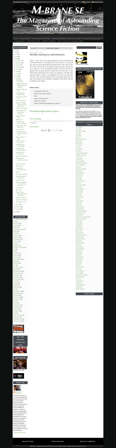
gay (14, 251)
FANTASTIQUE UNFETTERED (41, 39)
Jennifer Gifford (79, 201)
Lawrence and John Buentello (83, 217)
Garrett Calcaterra (80, 181)
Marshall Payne (79, 229)
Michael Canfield (80, 237)
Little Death (16, 257)
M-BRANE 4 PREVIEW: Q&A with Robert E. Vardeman (21, 85)
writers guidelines (17, 315)
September (19, 67)
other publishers (17, 273)
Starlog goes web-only (21, 156)
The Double (16, 309)
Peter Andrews (79, 259)
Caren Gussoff (79, 149)
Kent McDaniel (79, 215)
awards (15, 233)
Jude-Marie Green (80, 213)
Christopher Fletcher (18, 393)
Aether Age (16, 225)
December (18, 60)
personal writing (17, 279)
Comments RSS (98, 2)
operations (16, 269)
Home (16, 39)
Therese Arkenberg (80, 285)
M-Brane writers (17, 259)
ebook (14, 243)
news (14, 265)
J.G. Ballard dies (20, 129)
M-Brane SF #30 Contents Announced (42, 93)
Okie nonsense (17, 267)
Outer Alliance (16, 275)
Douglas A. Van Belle (81, 169)
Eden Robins (79, 171)
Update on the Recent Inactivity (41, 98)
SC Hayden (78, 269)
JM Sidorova (79, 205)
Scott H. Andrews (80, 271)
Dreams (18, 172)
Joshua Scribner (80, 209)
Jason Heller (79, 195)
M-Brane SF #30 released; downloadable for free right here (47, 103)
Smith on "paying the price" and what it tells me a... (21, 184)
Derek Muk (78, 167)
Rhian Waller (79, 263)
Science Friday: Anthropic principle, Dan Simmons (21, 194)
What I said (18, 190)
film (14, 249)
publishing (15, 283)
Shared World (16, 299)
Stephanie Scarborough (81, 275)
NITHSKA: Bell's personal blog (91, 39)
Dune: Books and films (21, 174)
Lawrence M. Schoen (81, 219)
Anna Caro (78, 137)
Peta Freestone (79, 257)
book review (16, 237)
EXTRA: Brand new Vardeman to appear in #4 (22, 133)
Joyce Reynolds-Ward (81, 211)
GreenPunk (16, 253)
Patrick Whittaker (80, 249)
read (14, 289)
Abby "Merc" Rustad (80, 131)
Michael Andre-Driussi (81, 235)
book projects (16, 235)
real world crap (17, 291)
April (17, 78)
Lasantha (84, 446)
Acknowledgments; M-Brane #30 (41, 91)
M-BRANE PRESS (19, 41)
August (18, 69)
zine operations (17, 321)
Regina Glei (79, 261)
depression (16, 241)
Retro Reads (16, 295)
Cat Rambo (78, 151)
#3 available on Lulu (21, 202)
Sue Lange (78, 279)
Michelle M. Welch (80, 243)
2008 (16, 211)
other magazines (17, 271)
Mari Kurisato (79, 227)
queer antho (16, 287)
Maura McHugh (79, 233)
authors (15, 231)
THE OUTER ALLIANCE (33, 41)
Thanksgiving (16, 307)
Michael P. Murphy (80, 239)
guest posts (16, 255)
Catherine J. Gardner (81, 155)
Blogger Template (71, 446)
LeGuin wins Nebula (21, 100)
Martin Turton (79, 231)
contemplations (17, 239)
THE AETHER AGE (25, 39)
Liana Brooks (79, 225)
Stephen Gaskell (80, 277)
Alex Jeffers (78, 135)
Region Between (17, 293)
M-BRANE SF (33, 446)
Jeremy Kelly (79, 203)
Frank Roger (79, 177)
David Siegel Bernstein (81, 163)
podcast (15, 281)
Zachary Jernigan (80, 289)
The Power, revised (21, 163)
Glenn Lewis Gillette (81, 185)
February (18, 206)
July (17, 71)
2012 (16, 52)
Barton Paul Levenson (81, 139)
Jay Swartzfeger (80, 197)
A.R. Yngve (78, 129)
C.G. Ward (78, 147)
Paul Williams (79, 253)
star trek (15, 303)
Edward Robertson (80, 173)
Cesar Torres (79, 157)
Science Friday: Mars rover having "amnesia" (21, 112)
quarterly (15, 285)
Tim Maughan (79, 287)
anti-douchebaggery (18, 229)
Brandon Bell (79, 143)
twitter (14, 313)
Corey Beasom (79, 159)
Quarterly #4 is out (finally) (40, 101)
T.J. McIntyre (79, 283)
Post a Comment (34, 126)
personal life (16, 277)
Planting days (19, 119)
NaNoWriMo (16, 263)
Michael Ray (79, 241)
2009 (16, 58)
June (17, 73)
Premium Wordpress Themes (50, 446)
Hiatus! (35, 96)
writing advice (16, 317)
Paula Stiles (79, 255)
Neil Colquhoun (79, 247)
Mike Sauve (78, 245)
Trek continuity (19, 187)
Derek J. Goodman (80, 165)
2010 (16, 56)
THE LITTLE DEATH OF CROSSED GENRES (70, 41)
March (17, 204)
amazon (15, 227)
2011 (16, 54)
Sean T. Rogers (79, 273)
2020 (14, 221)
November (18, 63)
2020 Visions (16, 223)
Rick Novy (78, 265)
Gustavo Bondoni (80, 189)
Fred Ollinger (79, 179)
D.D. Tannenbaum (80, 161)
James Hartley (79, 191)
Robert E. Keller (79, 267)
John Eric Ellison (80, 207)
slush (14, 301)
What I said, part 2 (20, 180)
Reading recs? (20, 166)
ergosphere (16, 245)
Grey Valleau (79, 187)
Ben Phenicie (79, 141)
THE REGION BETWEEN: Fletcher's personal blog (66, 39)
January (18, 209)
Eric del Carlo (79, 175)
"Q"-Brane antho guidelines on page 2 (21, 160)
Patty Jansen (79, 251)
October (18, 65)
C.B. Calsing (79, 145)
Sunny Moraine (79, 281)
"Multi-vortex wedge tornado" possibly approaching (21, 104)
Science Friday (16, 297)
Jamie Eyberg (79, 193)
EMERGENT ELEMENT (49, 41)
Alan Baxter (78, 133)
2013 (16, 50)
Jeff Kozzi (78, 199)
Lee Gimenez (79, 221)
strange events (17, 305)
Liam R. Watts (79, 223)
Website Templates (62, 446)
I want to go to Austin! (21, 108)
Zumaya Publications (21, 197)
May (17, 76)
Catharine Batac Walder (81, 153)
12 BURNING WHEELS (19, 219)
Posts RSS (87, 2)
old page (98, 111)
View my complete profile (19, 432)
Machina (15, 261)
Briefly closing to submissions (47, 54)
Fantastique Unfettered (18, 247)
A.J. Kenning (79, 127)
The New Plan (16, 311)
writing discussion (17, 319)
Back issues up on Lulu (22, 199)
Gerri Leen (78, 183)
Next (60, 130)
